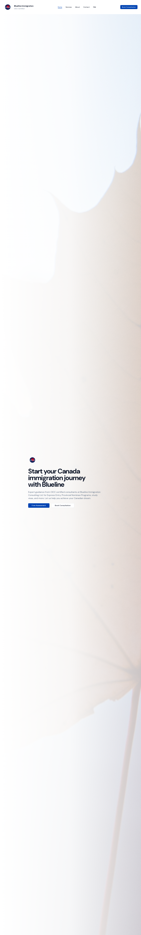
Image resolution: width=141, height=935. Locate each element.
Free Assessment (39, 505)
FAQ (94, 7)
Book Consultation (129, 7)
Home (60, 7)
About (77, 7)
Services (69, 7)
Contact (86, 7)
